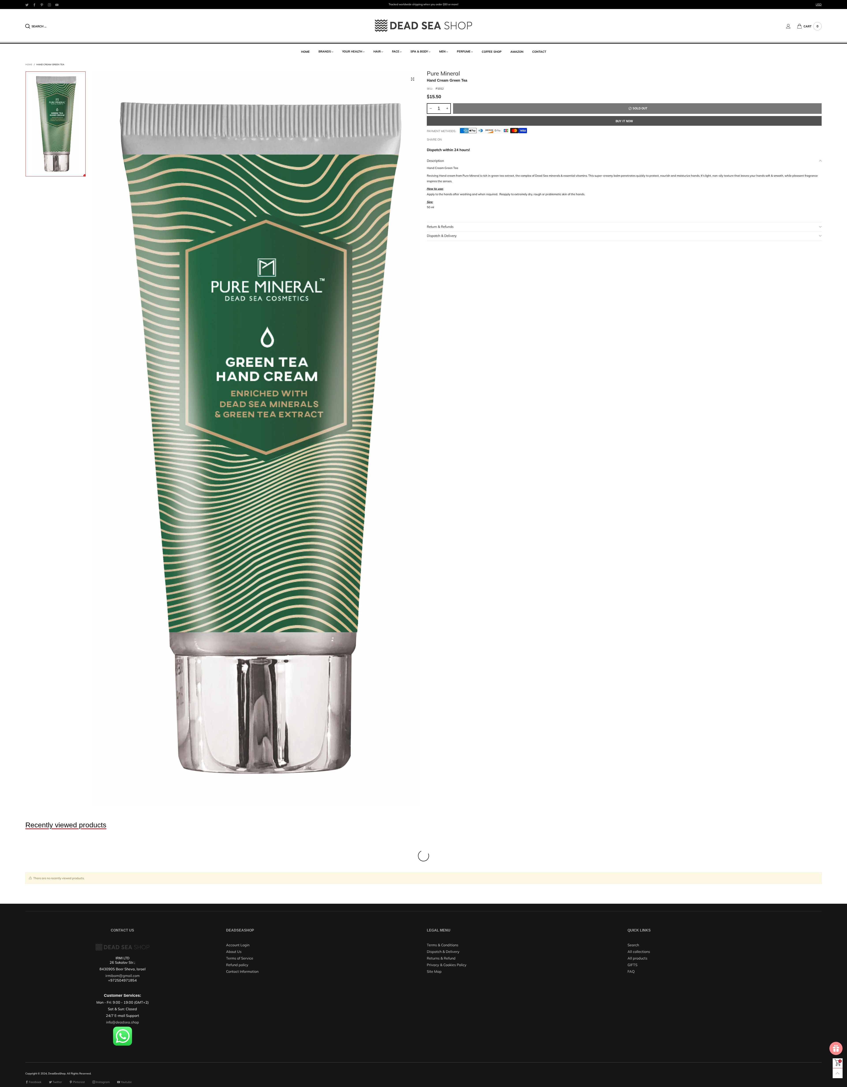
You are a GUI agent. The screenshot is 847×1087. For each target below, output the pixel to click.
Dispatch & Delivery (442, 236)
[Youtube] (57, 5)
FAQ (631, 971)
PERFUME (463, 51)
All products (637, 958)
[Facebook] (34, 5)
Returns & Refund (441, 958)
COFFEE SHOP (492, 51)
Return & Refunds (440, 227)
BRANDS (325, 51)
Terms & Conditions (442, 945)
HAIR (377, 51)
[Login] (791, 26)
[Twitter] (27, 5)
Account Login (237, 945)
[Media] (412, 79)
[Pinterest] (42, 5)
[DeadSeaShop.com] (423, 26)
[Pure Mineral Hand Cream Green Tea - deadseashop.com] (256, 438)
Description (435, 161)
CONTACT (539, 51)
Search (633, 945)
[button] (430, 108)
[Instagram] (49, 5)
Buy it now (624, 121)
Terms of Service (239, 958)
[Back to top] (838, 1073)
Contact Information (242, 971)
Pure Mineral (443, 73)
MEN (442, 51)
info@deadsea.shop (122, 1022)
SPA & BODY (419, 51)
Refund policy (237, 965)
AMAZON (516, 51)
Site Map (434, 971)
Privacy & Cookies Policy (447, 965)
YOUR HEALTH (352, 51)
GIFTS (632, 965)
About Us (234, 951)
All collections (639, 951)
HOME (305, 51)
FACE (395, 51)
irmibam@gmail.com (122, 975)
